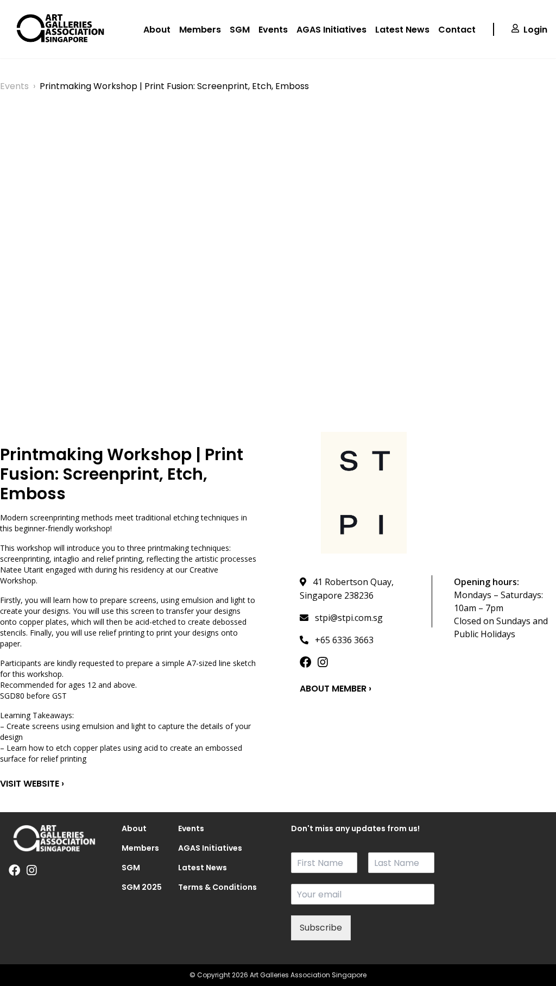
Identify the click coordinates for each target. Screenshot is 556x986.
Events (273, 29)
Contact (457, 29)
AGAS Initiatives (331, 29)
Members (200, 29)
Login (535, 29)
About (156, 29)
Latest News (402, 29)
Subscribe (321, 927)
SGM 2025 (137, 887)
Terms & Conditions (193, 887)
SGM (240, 29)
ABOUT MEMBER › (335, 688)
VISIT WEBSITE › (32, 783)
